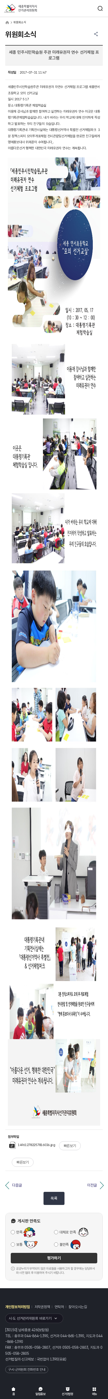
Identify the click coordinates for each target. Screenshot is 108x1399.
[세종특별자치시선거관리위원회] (30, 8)
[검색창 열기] (100, 8)
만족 (19, 1232)
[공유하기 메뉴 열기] (96, 34)
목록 (54, 1198)
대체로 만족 (68, 1232)
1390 (54, 1359)
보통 (19, 1244)
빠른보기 (70, 1146)
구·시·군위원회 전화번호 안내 (26, 1370)
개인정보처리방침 (17, 1307)
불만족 (64, 1244)
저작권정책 (42, 1307)
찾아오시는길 (77, 1307)
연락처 (59, 1307)
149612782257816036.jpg (36, 1145)
